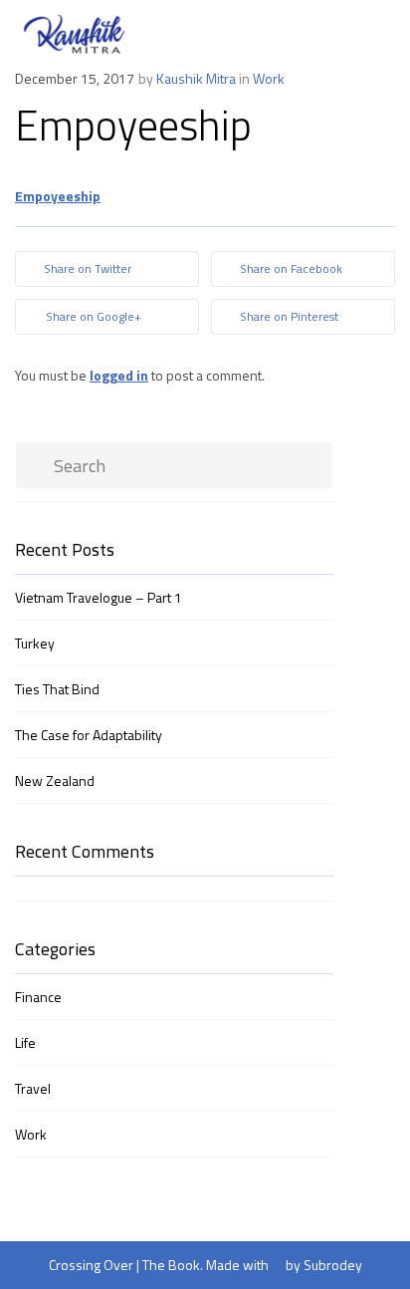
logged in (119, 375)
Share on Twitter (86, 268)
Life (25, 1042)
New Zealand (55, 780)
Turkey (35, 643)
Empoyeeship (58, 195)
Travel (33, 1088)
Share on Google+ (92, 316)
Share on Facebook (289, 268)
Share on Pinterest (287, 316)
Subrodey (333, 1264)
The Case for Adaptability (88, 734)
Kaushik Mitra (196, 78)
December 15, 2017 (74, 78)
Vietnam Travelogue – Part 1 (98, 597)
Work (269, 78)
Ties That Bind (57, 688)
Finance (38, 996)
